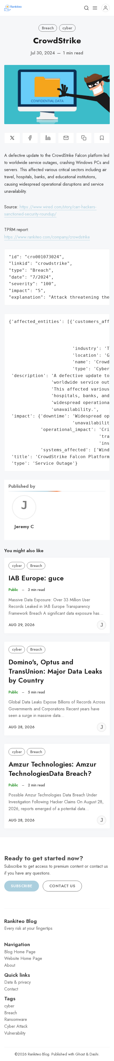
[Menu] (95, 8)
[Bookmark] (102, 138)
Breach (48, 28)
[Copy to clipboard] (84, 138)
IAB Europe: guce (36, 578)
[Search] (86, 8)
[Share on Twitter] (12, 138)
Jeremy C (24, 526)
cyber (67, 28)
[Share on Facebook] (30, 138)
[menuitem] (57, 952)
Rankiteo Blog (38, 1054)
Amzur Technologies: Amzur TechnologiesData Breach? (52, 768)
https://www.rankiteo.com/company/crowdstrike (47, 237)
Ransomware (15, 1019)
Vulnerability (14, 1033)
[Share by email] (66, 138)
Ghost (80, 1054)
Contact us (62, 886)
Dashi (94, 1054)
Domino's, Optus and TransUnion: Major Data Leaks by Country (55, 671)
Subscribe (21, 886)
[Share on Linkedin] (48, 138)
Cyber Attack (16, 1026)
